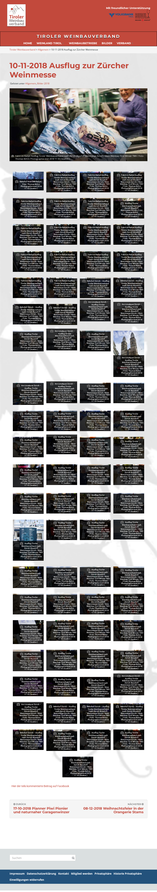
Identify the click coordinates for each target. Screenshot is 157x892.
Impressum (17, 873)
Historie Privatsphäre (128, 873)
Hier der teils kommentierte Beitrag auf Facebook (40, 786)
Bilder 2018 (43, 83)
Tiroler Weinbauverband (78, 36)
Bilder (107, 43)
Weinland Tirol (49, 43)
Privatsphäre (103, 873)
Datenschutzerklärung (41, 873)
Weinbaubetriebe (83, 43)
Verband (124, 43)
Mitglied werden (81, 873)
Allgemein (30, 83)
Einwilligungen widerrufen (27, 879)
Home (27, 43)
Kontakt (63, 873)
